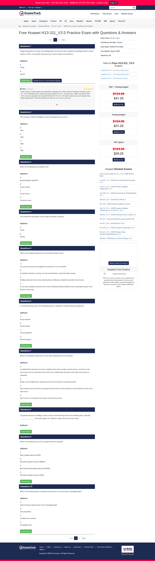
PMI (105, 21)
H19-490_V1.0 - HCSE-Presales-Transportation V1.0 (117, 228)
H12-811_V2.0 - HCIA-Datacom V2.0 (112, 223)
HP (61, 21)
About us (67, 547)
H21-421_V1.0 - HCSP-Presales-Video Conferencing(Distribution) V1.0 (112, 233)
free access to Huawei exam (115, 278)
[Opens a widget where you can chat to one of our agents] (140, 549)
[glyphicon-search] (134, 7)
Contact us (57, 547)
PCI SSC (98, 21)
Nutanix (89, 21)
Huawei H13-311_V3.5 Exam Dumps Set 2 (115, 74)
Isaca (72, 21)
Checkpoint (43, 21)
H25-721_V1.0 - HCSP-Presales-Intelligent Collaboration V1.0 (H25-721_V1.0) (114, 209)
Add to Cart (119, 104)
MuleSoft (80, 21)
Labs (116, 14)
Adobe (26, 21)
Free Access (107, 14)
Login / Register (35, 7)
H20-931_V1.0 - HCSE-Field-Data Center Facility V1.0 (118, 215)
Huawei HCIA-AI (43, 26)
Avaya (34, 21)
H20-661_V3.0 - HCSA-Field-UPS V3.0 (113, 199)
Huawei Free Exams (29, 26)
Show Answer (25, 81)
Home (23, 7)
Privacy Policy (89, 547)
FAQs (49, 547)
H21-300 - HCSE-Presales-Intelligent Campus (115, 204)
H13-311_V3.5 (56, 26)
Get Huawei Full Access (119, 263)
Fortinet (53, 21)
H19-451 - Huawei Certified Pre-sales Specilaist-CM (117, 219)
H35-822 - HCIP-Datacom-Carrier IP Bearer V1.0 (116, 238)
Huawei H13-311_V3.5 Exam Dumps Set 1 (115, 70)
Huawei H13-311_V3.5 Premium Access (47, 81)
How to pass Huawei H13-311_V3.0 (111, 174)
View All (121, 21)
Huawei (119, 42)
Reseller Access (127, 14)
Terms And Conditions (104, 547)
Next (63, 40)
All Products (95, 14)
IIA (66, 21)
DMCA (42, 549)
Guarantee (77, 547)
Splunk (112, 21)
